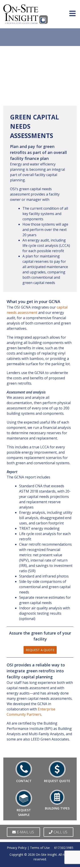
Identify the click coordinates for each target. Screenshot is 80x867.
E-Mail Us (25, 832)
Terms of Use (40, 848)
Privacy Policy (16, 848)
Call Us (60, 832)
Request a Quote (40, 650)
